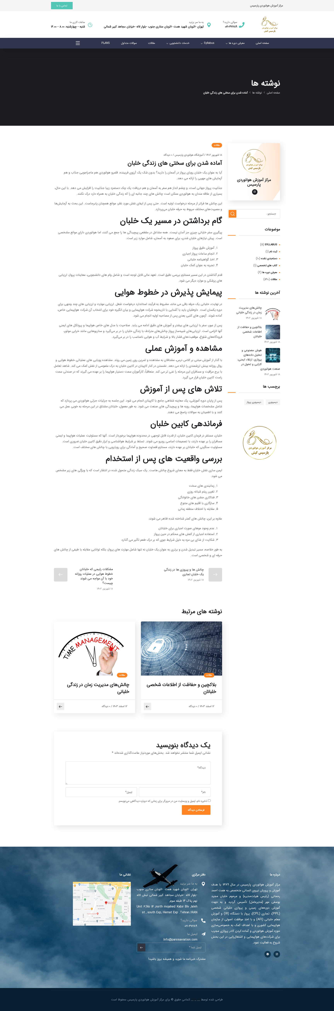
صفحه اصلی (262, 43)
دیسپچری (273, 402)
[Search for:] (254, 213)
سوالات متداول (129, 43)
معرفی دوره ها (237, 43)
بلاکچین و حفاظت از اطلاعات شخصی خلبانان (181, 688)
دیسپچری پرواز (254, 402)
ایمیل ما (192, 934)
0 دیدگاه (168, 155)
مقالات (151, 43)
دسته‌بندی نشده (269, 258)
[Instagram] (277, 954)
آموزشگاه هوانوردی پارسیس (189, 155)
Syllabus (209, 43)
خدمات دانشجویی (179, 43)
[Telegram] (267, 954)
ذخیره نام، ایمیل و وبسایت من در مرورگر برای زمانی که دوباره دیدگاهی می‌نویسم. (162, 801)
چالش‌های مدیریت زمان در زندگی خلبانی (98, 688)
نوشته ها (257, 93)
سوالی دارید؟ (230, 22)
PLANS (105, 43)
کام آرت (195, 999)
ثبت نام (273, 252)
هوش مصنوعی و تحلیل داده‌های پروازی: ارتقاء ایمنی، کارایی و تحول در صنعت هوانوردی (259, 359)
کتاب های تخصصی (267, 265)
